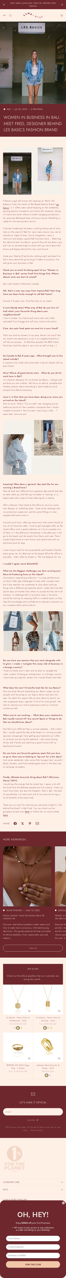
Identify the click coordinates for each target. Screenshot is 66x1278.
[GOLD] (18, 1028)
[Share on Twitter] (22, 823)
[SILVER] (15, 1028)
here (27, 811)
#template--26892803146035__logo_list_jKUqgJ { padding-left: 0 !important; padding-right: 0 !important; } (33, 639)
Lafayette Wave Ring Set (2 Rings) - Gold (48, 1067)
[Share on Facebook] (15, 823)
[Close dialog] (63, 1202)
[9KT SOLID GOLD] (21, 1028)
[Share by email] (37, 823)
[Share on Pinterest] (30, 823)
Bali (9, 109)
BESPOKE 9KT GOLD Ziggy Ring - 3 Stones (18, 1067)
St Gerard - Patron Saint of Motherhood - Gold (18, 1019)
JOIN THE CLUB (33, 1264)
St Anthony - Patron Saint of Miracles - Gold (48, 1019)
